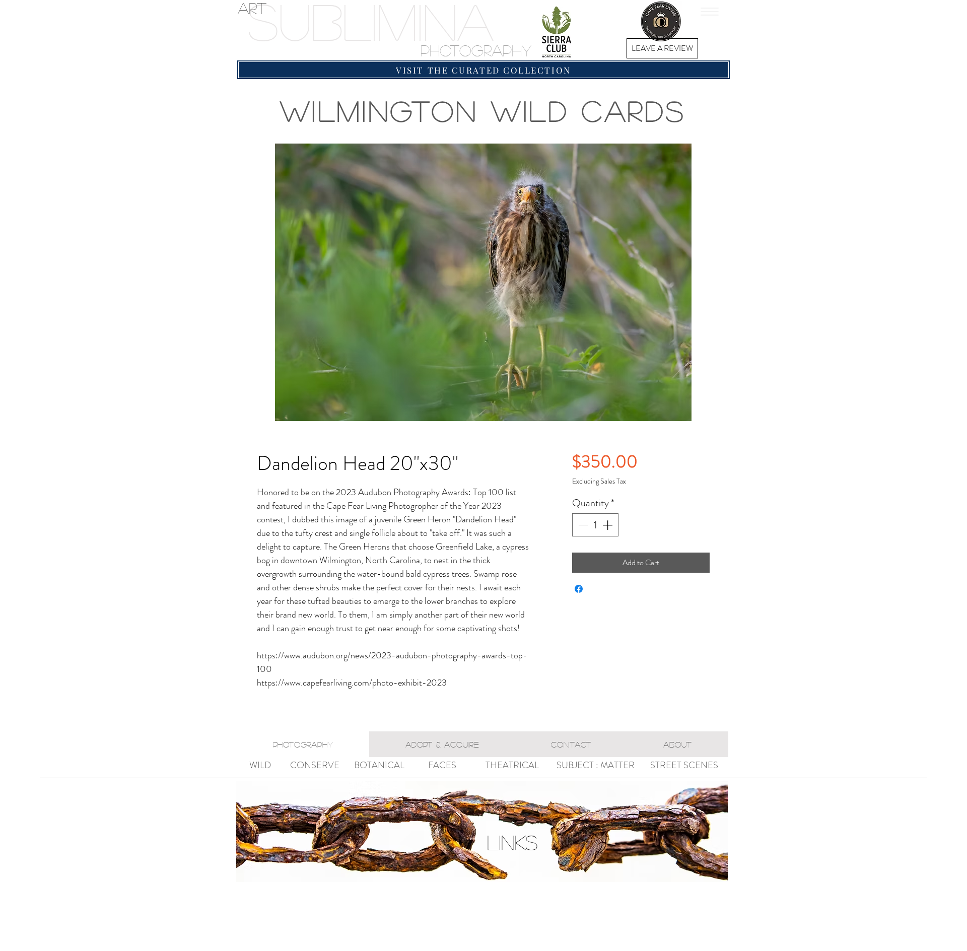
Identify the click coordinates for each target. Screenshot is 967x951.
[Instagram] (592, 21)
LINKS (512, 842)
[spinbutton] (595, 525)
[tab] (303, 744)
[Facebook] (617, 21)
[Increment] (608, 525)
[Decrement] (582, 525)
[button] (710, 12)
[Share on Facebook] (579, 589)
